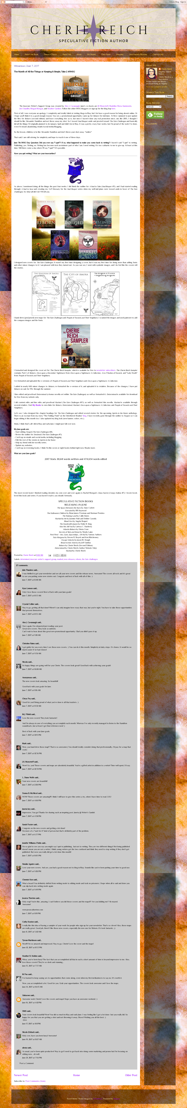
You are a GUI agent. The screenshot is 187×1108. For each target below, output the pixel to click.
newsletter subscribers (106, 370)
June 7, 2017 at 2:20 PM (31, 785)
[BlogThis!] (57, 555)
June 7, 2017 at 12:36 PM (32, 753)
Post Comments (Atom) (35, 1081)
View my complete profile (156, 87)
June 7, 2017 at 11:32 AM (31, 706)
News (79, 54)
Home (16, 54)
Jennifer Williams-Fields (32, 843)
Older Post (131, 1075)
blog (85, 416)
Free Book (105, 54)
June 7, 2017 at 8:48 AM (31, 580)
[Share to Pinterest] (65, 555)
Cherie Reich (166, 69)
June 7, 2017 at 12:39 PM (32, 769)
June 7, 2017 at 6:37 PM (31, 834)
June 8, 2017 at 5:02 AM (31, 932)
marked (60, 559)
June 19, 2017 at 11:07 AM (32, 1039)
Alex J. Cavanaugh (72, 106)
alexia (24, 1048)
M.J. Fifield (26, 714)
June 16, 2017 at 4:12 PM (31, 1002)
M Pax (25, 974)
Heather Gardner (54, 108)
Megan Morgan (37, 108)
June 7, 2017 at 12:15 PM (31, 735)
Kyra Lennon (27, 588)
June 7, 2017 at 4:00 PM (31, 800)
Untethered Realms (138, 54)
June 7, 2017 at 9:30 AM (31, 653)
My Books (91, 54)
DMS (24, 1011)
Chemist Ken (27, 880)
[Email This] (54, 555)
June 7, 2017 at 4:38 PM (31, 816)
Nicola (25, 662)
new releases (69, 559)
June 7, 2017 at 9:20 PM (31, 871)
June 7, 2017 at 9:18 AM (31, 635)
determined (24, 559)
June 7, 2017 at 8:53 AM (31, 595)
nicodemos (97, 1099)
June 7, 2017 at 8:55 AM (31, 614)
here (113, 108)
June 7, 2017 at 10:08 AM (32, 669)
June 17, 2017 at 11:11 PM (31, 1024)
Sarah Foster (27, 824)
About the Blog (31, 54)
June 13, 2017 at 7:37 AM (32, 966)
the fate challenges (90, 559)
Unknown (26, 995)
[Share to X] (59, 555)
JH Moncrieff (103, 106)
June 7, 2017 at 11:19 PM (31, 913)
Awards (119, 54)
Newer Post (21, 1075)
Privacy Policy (50, 54)
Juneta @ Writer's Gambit (84, 812)
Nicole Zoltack (28, 1032)
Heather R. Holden (29, 956)
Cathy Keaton (28, 922)
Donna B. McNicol (30, 793)
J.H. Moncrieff (28, 762)
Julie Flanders (27, 570)
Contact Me (158, 54)
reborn (78, 559)
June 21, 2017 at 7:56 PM (32, 1058)
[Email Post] (49, 555)
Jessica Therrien (28, 898)
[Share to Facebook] (62, 555)
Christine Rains (28, 643)
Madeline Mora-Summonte (120, 106)
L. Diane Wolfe (28, 777)
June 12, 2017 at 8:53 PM (32, 947)
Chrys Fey (26, 698)
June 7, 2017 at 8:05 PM (31, 855)
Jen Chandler (25, 108)
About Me (67, 54)
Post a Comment (27, 1063)
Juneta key (26, 809)
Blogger (116, 1099)
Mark (24, 743)
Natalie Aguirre (28, 864)
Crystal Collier (28, 604)
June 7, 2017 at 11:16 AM (31, 690)
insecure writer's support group (43, 559)
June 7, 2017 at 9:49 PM (31, 890)
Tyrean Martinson (29, 940)
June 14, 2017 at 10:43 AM (32, 987)
